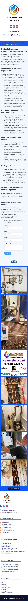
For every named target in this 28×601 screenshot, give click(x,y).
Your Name (7, 225)
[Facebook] (11, 26)
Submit (8, 253)
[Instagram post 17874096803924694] (14, 363)
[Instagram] (17, 26)
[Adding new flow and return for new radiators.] (14, 473)
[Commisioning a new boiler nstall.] (14, 445)
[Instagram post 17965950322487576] (14, 390)
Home (2, 42)
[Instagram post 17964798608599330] (14, 335)
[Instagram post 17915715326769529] (14, 280)
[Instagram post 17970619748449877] (14, 308)
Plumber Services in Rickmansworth (13, 42)
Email (5, 231)
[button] (26, 38)
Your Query (7, 243)
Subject (6, 237)
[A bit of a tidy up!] (14, 418)
